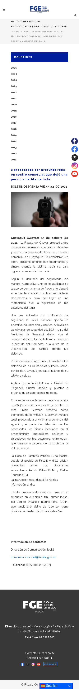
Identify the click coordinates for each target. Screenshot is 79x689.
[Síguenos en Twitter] (74, 159)
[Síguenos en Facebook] (74, 151)
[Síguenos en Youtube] (74, 176)
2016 (14, 129)
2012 (14, 153)
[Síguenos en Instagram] (74, 168)
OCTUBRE (60, 26)
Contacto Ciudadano (38, 653)
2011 (13, 159)
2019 (14, 110)
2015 (14, 135)
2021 (47, 26)
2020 (14, 104)
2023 (14, 86)
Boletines (32, 26)
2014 (14, 141)
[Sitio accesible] (74, 143)
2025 (14, 73)
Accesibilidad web (38, 657)
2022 (14, 92)
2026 (14, 67)
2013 (14, 147)
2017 (13, 122)
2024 (14, 80)
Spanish (51, 685)
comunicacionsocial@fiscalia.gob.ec (33, 557)
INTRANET (50, 664)
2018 (14, 116)
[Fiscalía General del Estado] (40, 9)
